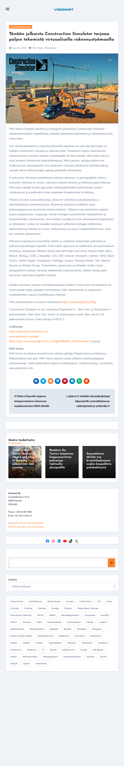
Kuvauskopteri (74, 622)
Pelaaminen (51, 48)
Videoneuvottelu (29, 657)
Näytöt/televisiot (45, 636)
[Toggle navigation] (7, 9)
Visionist (90, 657)
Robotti (26, 643)
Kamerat (27, 622)
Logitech (103, 622)
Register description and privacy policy (26, 527)
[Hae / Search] (111, 562)
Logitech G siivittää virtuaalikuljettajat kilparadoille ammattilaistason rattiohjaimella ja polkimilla (88, 401)
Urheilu (83, 650)
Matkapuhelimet (37, 629)
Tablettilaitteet (55, 643)
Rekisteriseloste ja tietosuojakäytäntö (25, 523)
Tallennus (71, 643)
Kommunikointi (54, 622)
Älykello (14, 664)
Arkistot (12, 579)
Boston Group (53, 601)
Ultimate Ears (68, 650)
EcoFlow (28, 608)
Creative (70, 601)
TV (43, 650)
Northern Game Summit (21, 636)
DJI (99, 601)
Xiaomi (103, 657)
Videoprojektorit (50, 657)
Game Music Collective (20, 615)
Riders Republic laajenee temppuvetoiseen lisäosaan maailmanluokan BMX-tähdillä (31, 401)
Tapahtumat (87, 643)
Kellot (39, 622)
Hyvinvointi (90, 615)
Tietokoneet (15, 650)
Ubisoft (53, 650)
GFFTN (40, 615)
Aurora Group (16, 601)
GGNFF (52, 615)
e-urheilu (14, 608)
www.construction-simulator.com (28, 331)
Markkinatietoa (17, 629)
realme (13, 643)
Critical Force (85, 601)
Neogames (97, 629)
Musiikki (67, 629)
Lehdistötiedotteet (20, 27)
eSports (68, 608)
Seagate (39, 643)
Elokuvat (42, 608)
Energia (55, 608)
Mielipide (54, 629)
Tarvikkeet (103, 643)
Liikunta (89, 622)
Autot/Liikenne (35, 601)
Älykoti (26, 664)
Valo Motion (98, 650)
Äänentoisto (41, 664)
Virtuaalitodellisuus (72, 657)
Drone (109, 601)
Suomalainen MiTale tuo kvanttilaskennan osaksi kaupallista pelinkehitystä (99, 460)
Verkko (13, 657)
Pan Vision (38, 48)
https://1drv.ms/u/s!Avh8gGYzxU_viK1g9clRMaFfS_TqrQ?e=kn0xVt (50, 341)
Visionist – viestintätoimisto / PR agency (63, 701)
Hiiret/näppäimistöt (70, 615)
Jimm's (13, 622)
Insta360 (105, 615)
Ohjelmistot (64, 636)
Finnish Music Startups (88, 608)
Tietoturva (31, 650)
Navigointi (81, 629)
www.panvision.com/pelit (24, 336)
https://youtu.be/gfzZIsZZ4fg (79, 302)
